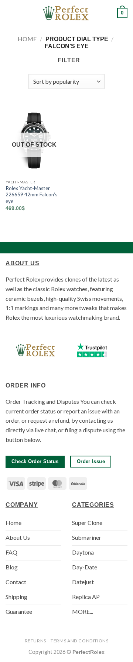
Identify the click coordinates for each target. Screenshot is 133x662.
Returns (35, 640)
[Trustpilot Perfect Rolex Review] (92, 350)
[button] (10, 13)
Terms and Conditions (79, 640)
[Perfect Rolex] (66, 13)
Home (27, 38)
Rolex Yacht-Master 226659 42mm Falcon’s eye (31, 194)
